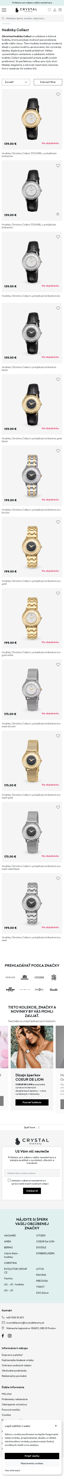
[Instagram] (11, 1336)
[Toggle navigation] (4, 10)
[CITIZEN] (39, 977)
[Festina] (25, 977)
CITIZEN (40, 1235)
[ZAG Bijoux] (54, 977)
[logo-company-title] (26, 9)
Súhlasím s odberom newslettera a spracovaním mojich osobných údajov (30, 1182)
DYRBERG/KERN (45, 1253)
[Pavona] (39, 989)
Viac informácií (12, 1470)
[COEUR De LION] (10, 977)
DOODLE (41, 1247)
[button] (16, 82)
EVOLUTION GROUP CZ (15, 1271)
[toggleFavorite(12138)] (58, 452)
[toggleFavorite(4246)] (58, 381)
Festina (8, 1278)
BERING (8, 1247)
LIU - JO (8, 1290)
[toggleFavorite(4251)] (58, 309)
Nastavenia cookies (32, 1463)
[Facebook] (4, 1336)
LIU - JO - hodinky (14, 1284)
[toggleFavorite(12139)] (58, 666)
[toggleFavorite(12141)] (58, 737)
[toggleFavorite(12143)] (58, 808)
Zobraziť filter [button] (48, 82)
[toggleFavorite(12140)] (58, 523)
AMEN (7, 1241)
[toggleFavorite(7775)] (58, 594)
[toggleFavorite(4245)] (58, 238)
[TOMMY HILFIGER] (25, 989)
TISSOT (40, 1286)
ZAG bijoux (42, 1292)
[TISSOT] (10, 989)
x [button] (56, 1425)
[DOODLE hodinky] (54, 989)
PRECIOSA (42, 1280)
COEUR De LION (45, 1241)
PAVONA (41, 1274)
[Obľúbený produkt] (49, 10)
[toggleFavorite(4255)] (58, 167)
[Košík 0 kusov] (60, 10)
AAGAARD (10, 1235)
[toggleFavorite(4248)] (58, 95)
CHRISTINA (10, 1263)
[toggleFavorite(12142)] (58, 879)
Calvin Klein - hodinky (11, 1255)
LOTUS (40, 1269)
